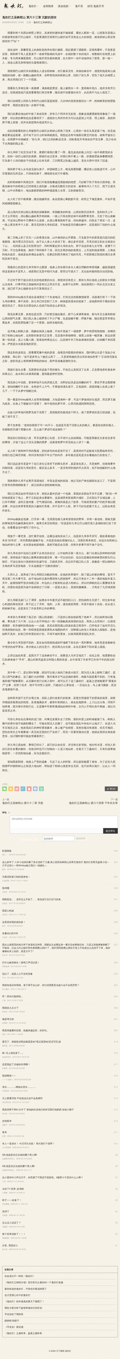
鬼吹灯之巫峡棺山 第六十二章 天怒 (22, 803)
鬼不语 (79, 6)
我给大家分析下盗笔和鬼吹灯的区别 (23, 1307)
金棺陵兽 (48, 6)
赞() (111, 788)
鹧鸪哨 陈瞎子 (12, 1320)
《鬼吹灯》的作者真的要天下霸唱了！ (24, 1301)
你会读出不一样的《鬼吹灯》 (20, 1276)
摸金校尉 (63, 6)
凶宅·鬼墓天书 (95, 6)
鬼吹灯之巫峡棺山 (42, 22)
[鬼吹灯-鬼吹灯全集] (13, 6)
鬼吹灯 (32, 6)
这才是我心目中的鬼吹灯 (17, 1295)
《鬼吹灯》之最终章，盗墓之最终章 (23, 1333)
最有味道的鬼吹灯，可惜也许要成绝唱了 (26, 1288)
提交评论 (110, 830)
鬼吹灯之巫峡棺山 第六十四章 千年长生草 (93, 803)
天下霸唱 (60, 1350)
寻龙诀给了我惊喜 (14, 1314)
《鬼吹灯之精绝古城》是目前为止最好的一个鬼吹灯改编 (34, 1282)
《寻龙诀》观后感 (14, 1327)
